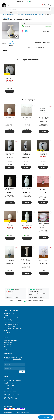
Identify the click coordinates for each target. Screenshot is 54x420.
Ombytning (7, 315)
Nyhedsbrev (8, 353)
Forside (6, 14)
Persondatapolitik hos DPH (11, 324)
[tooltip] (9, 77)
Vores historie (8, 342)
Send (22, 371)
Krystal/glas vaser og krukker (3, 14)
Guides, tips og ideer (10, 326)
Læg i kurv (46, 417)
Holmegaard (12, 41)
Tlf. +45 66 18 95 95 (9, 388)
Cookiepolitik (7, 332)
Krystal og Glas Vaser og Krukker (35, 14)
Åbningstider (7, 344)
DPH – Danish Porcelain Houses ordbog (13, 329)
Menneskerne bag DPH (10, 340)
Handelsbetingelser (9, 320)
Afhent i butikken (9, 313)
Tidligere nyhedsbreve (10, 349)
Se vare (10, 91)
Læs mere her (17, 359)
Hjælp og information (11, 310)
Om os (6, 337)
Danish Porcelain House (8, 5)
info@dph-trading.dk (10, 391)
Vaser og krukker (22, 14)
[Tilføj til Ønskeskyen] (26, 31)
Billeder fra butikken (9, 346)
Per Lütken (11, 43)
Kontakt (6, 376)
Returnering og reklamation (12, 317)
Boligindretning (13, 14)
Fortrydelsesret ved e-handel (12, 322)
